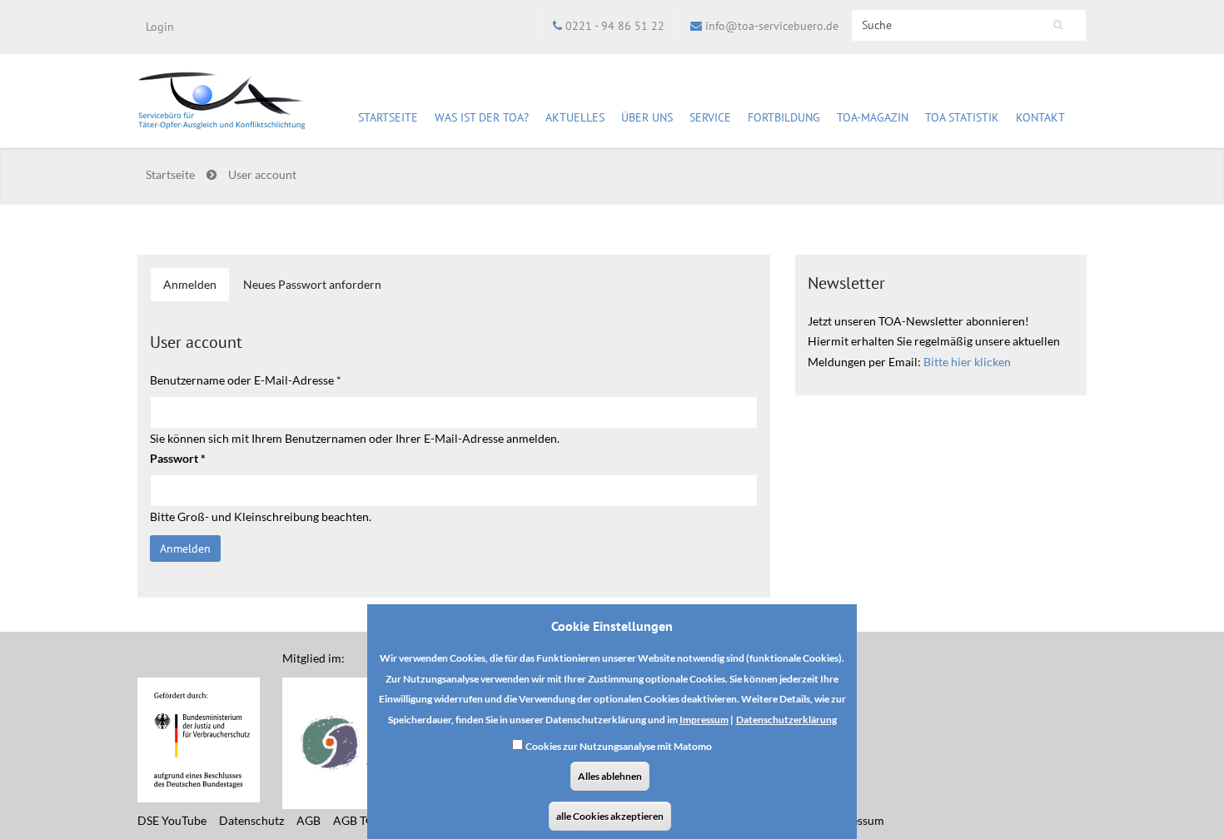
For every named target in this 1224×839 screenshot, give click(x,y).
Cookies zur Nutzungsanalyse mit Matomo (618, 747)
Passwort (178, 458)
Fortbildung (784, 117)
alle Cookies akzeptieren (610, 816)
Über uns (647, 117)
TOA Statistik (962, 117)
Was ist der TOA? (482, 117)
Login (160, 26)
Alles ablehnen (610, 776)
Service (710, 117)
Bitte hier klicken (967, 362)
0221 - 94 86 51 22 (614, 25)
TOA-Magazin (872, 117)
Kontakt (1040, 117)
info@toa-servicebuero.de (771, 25)
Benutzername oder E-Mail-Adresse (245, 380)
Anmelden (196, 289)
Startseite (388, 117)
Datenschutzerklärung (786, 719)
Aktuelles (575, 117)
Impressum (704, 719)
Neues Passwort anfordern (312, 284)
